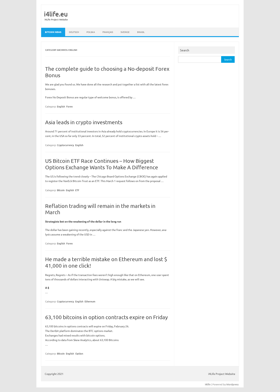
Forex (69, 106)
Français (107, 31)
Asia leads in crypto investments (83, 122)
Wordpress (232, 384)
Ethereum (90, 301)
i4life (207, 384)
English (61, 106)
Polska (90, 31)
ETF (77, 190)
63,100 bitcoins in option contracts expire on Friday (106, 317)
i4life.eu (56, 14)
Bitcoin (61, 190)
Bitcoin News (53, 31)
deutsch (74, 31)
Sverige (125, 31)
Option (79, 353)
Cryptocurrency (65, 145)
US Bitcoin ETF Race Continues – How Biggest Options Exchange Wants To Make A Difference (101, 164)
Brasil (141, 31)
